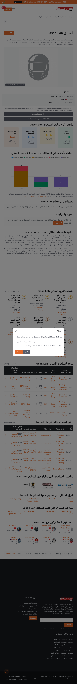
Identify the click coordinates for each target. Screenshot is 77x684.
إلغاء (26, 352)
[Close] (15, 331)
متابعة (19, 352)
